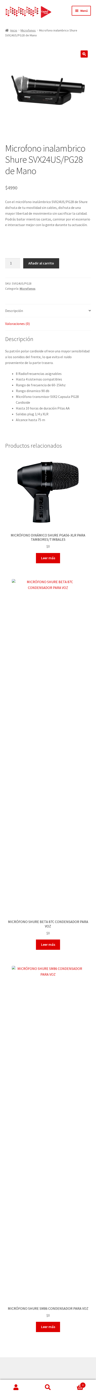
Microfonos (28, 30)
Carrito (74, 1383)
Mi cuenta (16, 1387)
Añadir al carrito (41, 263)
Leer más (48, 558)
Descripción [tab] (14, 310)
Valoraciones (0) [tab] (17, 323)
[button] (84, 54)
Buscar (48, 1387)
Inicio (13, 30)
